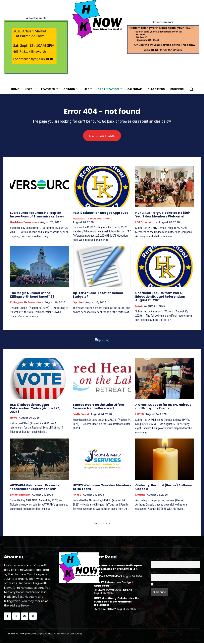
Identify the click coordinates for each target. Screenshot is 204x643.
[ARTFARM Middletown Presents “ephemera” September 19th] (39, 459)
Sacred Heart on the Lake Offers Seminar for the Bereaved (98, 406)
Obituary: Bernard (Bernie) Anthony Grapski (163, 487)
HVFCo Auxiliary (146, 222)
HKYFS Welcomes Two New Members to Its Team (102, 487)
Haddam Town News (24, 222)
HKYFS (139, 414)
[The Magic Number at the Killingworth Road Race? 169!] (39, 266)
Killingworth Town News (26, 302)
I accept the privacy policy (172, 584)
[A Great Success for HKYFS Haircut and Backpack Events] (164, 378)
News (138, 306)
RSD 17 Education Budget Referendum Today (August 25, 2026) (35, 408)
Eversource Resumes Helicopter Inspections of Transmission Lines (37, 214)
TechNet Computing (71, 633)
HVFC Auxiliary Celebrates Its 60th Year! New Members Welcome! (162, 214)
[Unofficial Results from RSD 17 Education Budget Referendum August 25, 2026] (164, 266)
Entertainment (20, 494)
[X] (32, 616)
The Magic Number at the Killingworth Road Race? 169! (33, 295)
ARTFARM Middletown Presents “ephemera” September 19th (34, 487)
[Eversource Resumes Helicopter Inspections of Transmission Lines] (39, 186)
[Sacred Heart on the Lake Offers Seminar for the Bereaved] (102, 378)
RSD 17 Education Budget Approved (100, 213)
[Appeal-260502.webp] (163, 39)
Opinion (78, 302)
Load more (100, 523)
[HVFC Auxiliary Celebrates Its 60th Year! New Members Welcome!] (164, 186)
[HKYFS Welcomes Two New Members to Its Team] (102, 459)
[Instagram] (16, 616)
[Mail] (24, 616)
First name (157, 559)
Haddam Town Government (92, 218)
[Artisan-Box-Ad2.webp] (36, 47)
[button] (191, 89)
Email (154, 571)
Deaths (140, 494)
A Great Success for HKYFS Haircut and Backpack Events (163, 406)
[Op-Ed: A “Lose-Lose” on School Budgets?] (102, 266)
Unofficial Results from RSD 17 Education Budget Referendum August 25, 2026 (160, 296)
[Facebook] (7, 616)
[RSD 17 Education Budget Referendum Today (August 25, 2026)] (39, 378)
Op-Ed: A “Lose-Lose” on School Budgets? (98, 295)
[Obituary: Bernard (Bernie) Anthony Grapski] (164, 459)
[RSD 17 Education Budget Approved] (102, 186)
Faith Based (81, 414)
